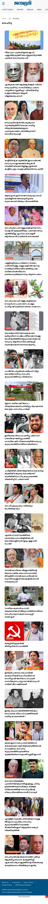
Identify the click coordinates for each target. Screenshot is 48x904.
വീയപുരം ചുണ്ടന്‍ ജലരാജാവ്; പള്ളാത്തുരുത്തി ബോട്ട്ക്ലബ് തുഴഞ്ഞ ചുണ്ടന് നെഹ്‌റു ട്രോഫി (23, 55)
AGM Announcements (23, 885)
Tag (9, 18)
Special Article (13, 852)
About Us (5, 882)
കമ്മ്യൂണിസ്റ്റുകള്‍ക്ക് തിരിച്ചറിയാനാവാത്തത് (16, 645)
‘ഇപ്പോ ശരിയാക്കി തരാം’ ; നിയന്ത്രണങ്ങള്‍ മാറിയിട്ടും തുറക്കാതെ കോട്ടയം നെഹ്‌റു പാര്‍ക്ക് (24, 406)
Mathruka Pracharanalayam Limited (15, 889)
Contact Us (16, 882)
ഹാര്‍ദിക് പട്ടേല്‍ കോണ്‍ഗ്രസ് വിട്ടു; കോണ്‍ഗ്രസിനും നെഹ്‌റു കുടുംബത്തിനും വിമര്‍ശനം (22, 374)
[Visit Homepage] (22, 3)
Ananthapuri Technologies (23, 892)
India (39, 9)
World (9, 706)
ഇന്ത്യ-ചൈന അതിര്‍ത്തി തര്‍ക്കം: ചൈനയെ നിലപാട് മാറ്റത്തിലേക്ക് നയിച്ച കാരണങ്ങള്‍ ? (21, 713)
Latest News (7, 9)
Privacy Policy (7, 885)
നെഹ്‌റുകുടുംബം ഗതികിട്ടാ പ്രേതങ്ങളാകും (19, 507)
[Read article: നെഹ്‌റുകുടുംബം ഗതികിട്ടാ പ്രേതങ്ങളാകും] (24, 493)
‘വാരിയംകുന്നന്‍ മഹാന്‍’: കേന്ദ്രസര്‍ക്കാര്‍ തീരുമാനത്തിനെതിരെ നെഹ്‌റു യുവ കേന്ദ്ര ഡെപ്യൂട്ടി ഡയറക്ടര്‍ (24, 612)
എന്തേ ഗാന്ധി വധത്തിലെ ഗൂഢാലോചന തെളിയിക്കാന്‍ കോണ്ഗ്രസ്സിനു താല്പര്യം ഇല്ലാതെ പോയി (21, 539)
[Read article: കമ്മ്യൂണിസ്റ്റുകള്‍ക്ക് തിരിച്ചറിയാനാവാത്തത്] (24, 631)
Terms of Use (28, 882)
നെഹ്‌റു (16, 18)
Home (4, 18)
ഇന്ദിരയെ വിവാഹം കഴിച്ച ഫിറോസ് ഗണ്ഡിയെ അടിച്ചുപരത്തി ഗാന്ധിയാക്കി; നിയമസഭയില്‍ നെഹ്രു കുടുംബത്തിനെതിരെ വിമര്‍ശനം (23, 440)
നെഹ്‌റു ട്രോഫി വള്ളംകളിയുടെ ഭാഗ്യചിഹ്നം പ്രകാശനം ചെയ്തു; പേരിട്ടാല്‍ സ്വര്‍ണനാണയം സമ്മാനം (23, 303)
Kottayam (10, 398)
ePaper (20, 9)
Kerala (30, 9)
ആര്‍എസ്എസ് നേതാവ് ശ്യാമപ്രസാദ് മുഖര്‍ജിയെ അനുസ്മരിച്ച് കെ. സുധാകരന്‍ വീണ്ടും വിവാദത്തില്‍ (23, 198)
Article (10, 501)
